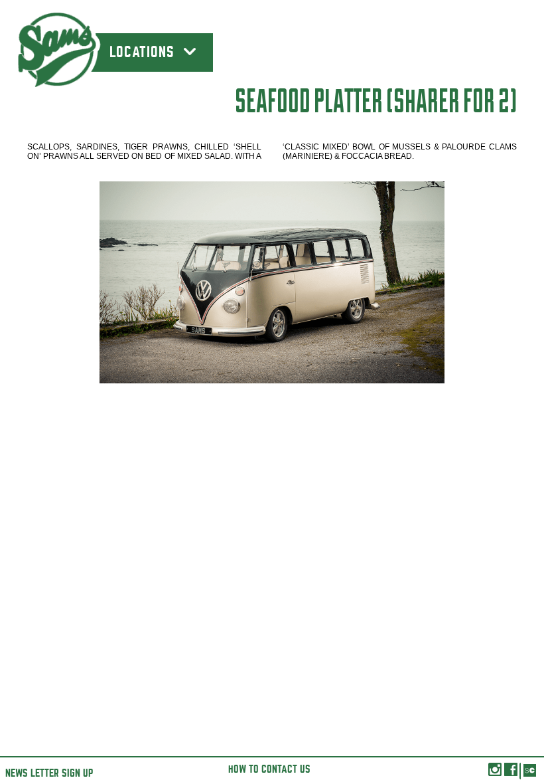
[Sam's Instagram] (495, 772)
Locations (143, 52)
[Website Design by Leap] (529, 771)
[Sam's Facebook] (510, 772)
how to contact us (269, 769)
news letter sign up (49, 773)
